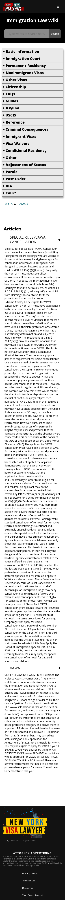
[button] (32, 51)
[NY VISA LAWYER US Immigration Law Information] (13, 7)
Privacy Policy (29, 873)
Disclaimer (27, 887)
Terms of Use (28, 880)
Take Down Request (32, 895)
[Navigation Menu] (58, 7)
